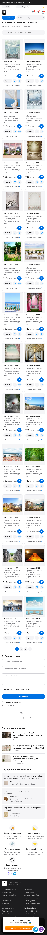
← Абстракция (23, 713)
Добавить (23, 696)
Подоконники (7, 911)
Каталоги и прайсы (9, 895)
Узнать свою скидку (12, 85)
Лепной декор (29, 901)
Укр (18, 7)
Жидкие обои (7, 914)
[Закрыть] (44, 2)
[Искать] (43, 18)
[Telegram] (14, 873)
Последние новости (13, 728)
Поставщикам (7, 901)
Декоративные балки (32, 895)
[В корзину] (19, 76)
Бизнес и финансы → (23, 718)
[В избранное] (15, 81)
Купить (7, 81)
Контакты (5, 904)
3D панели (28, 889)
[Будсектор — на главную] (16, 12)
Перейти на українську (21, 928)
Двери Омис (29, 892)
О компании (6, 892)
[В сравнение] (19, 81)
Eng (23, 7)
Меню (6, 7)
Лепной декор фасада (32, 904)
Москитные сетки (8, 908)
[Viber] (10, 873)
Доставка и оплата (9, 889)
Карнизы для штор (31, 898)
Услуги (4, 898)
